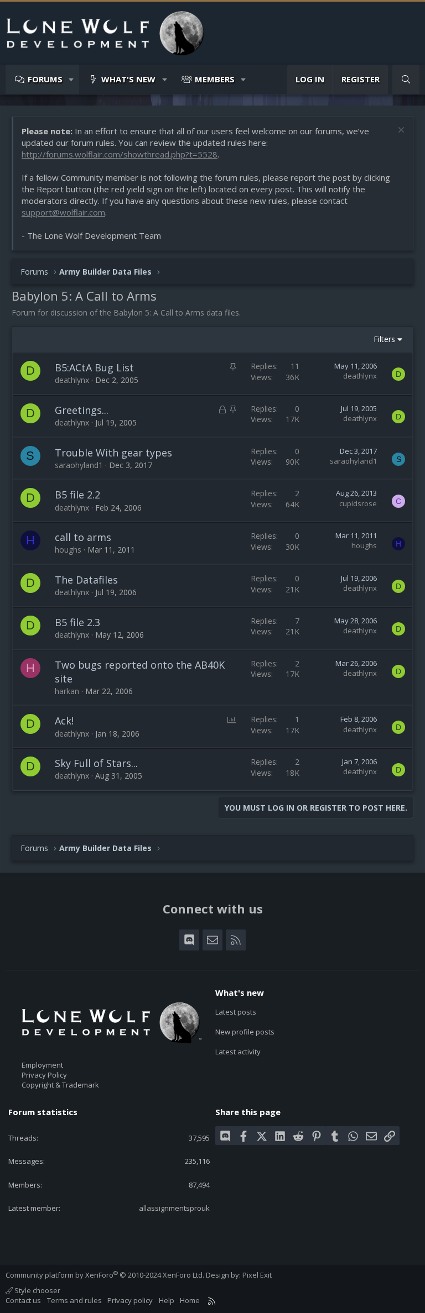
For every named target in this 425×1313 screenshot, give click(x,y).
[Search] (405, 79)
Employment (42, 1065)
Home (190, 1300)
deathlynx (72, 380)
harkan (67, 691)
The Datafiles (86, 579)
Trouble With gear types (113, 452)
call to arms (83, 537)
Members (215, 79)
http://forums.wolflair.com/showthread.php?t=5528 (119, 154)
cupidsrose (358, 503)
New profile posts (244, 1032)
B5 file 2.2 (77, 494)
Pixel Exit (257, 1275)
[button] (72, 79)
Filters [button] (384, 339)
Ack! (64, 720)
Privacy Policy (44, 1075)
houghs (68, 549)
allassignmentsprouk (174, 1208)
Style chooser (36, 1290)
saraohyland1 (79, 465)
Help (166, 1300)
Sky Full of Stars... (96, 763)
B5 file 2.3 (77, 622)
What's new (128, 79)
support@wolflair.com (63, 212)
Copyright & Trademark (60, 1085)
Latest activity (238, 1052)
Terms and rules (74, 1300)
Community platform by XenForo (105, 1275)
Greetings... (81, 410)
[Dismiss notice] (400, 131)
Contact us (23, 1300)
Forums (45, 79)
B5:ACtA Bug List (94, 367)
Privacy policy (130, 1300)
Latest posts (235, 1012)
